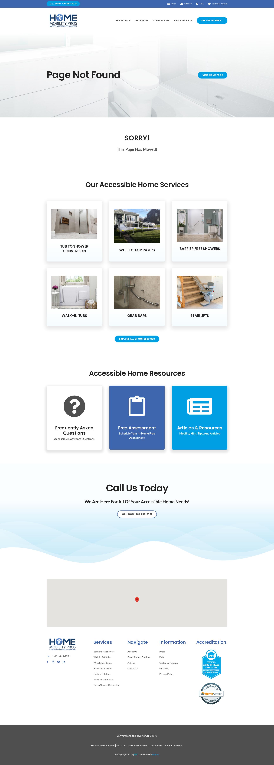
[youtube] (58, 662)
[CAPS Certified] (211, 650)
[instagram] (53, 662)
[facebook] (48, 662)
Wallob (155, 754)
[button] (137, 600)
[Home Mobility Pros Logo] (63, 15)
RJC (136, 754)
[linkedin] (64, 662)
